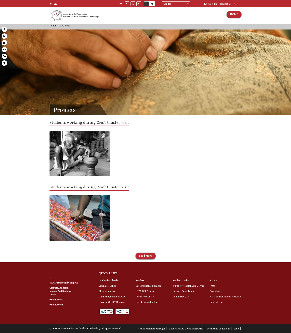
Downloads (216, 291)
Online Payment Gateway (112, 296)
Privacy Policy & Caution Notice (186, 328)
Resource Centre (145, 296)
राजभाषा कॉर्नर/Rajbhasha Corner (188, 285)
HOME (234, 14)
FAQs (212, 285)
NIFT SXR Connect (145, 291)
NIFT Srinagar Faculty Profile (225, 296)
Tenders (140, 280)
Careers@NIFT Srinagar (148, 285)
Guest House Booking (147, 302)
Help (236, 328)
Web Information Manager (151, 328)
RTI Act (214, 280)
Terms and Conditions (218, 328)
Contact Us (225, 3)
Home (53, 25)
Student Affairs (181, 280)
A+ (127, 3)
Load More (145, 255)
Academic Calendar (109, 280)
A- (138, 3)
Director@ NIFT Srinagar (112, 302)
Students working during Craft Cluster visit (89, 122)
